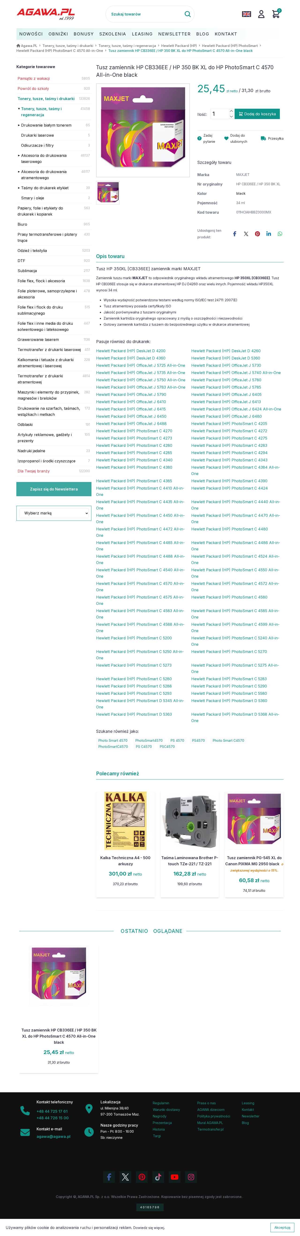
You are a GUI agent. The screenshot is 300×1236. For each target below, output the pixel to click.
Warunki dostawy (166, 1110)
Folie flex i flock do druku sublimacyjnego (40, 310)
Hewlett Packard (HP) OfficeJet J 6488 (131, 423)
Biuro (22, 224)
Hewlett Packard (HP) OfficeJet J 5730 (226, 365)
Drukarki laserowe (37, 135)
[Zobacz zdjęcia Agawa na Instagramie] (191, 1177)
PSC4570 (167, 747)
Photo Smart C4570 (228, 740)
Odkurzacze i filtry (37, 145)
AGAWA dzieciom (211, 1110)
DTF (21, 260)
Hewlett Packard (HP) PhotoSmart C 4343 (229, 460)
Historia (159, 1129)
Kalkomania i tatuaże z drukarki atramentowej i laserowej (46, 362)
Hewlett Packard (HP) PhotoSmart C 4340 (134, 460)
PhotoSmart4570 (149, 740)
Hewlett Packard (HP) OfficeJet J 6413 (226, 401)
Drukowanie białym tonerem (46, 125)
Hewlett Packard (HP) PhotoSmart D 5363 (134, 714)
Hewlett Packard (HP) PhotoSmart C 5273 (134, 665)
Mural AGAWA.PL (210, 1123)
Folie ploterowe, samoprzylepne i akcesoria (47, 294)
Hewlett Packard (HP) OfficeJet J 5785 (226, 387)
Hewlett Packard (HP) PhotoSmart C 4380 (134, 467)
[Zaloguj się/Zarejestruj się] (261, 14)
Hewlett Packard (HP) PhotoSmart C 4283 (229, 445)
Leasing (142, 33)
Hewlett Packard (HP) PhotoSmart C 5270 (229, 651)
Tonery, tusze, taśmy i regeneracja (41, 111)
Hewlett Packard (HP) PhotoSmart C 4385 (134, 481)
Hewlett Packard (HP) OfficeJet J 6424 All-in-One (236, 409)
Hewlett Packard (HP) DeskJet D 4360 (130, 358)
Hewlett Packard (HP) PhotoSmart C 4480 (229, 529)
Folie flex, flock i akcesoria (41, 280)
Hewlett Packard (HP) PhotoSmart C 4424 (229, 488)
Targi (157, 1136)
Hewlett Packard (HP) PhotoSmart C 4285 (134, 452)
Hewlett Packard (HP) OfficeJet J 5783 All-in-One (140, 387)
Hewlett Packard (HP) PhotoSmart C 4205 (229, 423)
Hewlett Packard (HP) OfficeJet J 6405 (226, 394)
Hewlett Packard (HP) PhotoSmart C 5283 (229, 678)
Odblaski (25, 424)
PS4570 (198, 740)
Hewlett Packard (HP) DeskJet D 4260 (226, 350)
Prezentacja (162, 1123)
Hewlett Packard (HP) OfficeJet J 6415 (131, 409)
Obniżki (58, 33)
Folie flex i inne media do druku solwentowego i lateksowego (45, 326)
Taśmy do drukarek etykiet (44, 187)
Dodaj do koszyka (260, 114)
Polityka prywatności (213, 1116)
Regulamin (161, 1103)
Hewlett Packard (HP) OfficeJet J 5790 (131, 394)
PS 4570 (177, 740)
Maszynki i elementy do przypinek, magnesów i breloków (48, 395)
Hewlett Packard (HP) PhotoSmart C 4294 (229, 452)
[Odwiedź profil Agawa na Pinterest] (142, 1177)
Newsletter (174, 33)
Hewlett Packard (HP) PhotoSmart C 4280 (134, 445)
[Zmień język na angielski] (246, 14)
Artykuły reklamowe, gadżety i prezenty (45, 437)
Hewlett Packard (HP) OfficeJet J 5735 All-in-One (140, 372)
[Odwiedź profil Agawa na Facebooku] (109, 1177)
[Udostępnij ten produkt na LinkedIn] (268, 234)
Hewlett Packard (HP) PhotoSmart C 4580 (229, 597)
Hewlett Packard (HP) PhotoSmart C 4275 (229, 438)
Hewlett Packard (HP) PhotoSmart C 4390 (229, 481)
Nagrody (159, 1116)
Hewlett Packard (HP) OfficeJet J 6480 (226, 416)
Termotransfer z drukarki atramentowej (40, 379)
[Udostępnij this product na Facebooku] (235, 234)
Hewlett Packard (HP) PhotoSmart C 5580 (229, 693)
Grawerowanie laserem (38, 339)
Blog (202, 33)
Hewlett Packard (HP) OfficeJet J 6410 (131, 401)
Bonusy (84, 33)
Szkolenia (112, 33)
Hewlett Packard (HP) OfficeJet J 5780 (226, 380)
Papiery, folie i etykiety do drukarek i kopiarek (40, 211)
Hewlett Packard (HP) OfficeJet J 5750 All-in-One (140, 380)
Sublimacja (27, 270)
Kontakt (226, 33)
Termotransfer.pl (210, 1129)
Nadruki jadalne (31, 450)
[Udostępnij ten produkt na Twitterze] (246, 234)
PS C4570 (144, 747)
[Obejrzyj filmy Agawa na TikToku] (158, 1177)
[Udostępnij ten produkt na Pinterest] (257, 234)
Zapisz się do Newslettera (54, 489)
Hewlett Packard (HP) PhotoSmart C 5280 (134, 678)
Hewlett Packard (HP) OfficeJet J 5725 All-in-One (140, 365)
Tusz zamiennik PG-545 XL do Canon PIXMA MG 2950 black (254, 863)
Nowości (31, 33)
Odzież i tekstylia (32, 250)
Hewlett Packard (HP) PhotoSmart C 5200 (134, 638)
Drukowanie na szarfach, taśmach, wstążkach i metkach (49, 411)
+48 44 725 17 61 (52, 1111)
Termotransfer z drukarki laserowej (49, 349)
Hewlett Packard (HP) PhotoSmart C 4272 (229, 431)
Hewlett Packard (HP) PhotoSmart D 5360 (229, 700)
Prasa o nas (206, 1103)
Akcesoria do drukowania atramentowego (44, 174)
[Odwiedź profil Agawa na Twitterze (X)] (125, 1177)
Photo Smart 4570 (113, 740)
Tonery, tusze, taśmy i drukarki (46, 98)
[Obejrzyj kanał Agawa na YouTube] (174, 1177)
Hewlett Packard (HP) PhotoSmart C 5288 (134, 686)
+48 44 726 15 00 (53, 1118)
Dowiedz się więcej (148, 1228)
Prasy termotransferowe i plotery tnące (47, 237)
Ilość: (202, 114)
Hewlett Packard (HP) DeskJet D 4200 (130, 350)
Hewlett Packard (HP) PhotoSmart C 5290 (229, 686)
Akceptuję (282, 1227)
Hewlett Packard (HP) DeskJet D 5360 (225, 358)
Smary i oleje (32, 198)
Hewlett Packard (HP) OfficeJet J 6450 (131, 416)
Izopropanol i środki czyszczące (46, 461)
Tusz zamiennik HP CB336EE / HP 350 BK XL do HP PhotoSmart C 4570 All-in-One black (59, 1036)
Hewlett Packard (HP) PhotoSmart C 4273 (134, 438)
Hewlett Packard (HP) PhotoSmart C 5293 (134, 693)
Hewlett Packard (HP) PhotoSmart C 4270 (134, 431)
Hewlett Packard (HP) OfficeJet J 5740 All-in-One (236, 372)
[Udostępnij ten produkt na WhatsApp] (280, 234)
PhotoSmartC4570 (113, 747)
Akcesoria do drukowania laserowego (44, 158)
